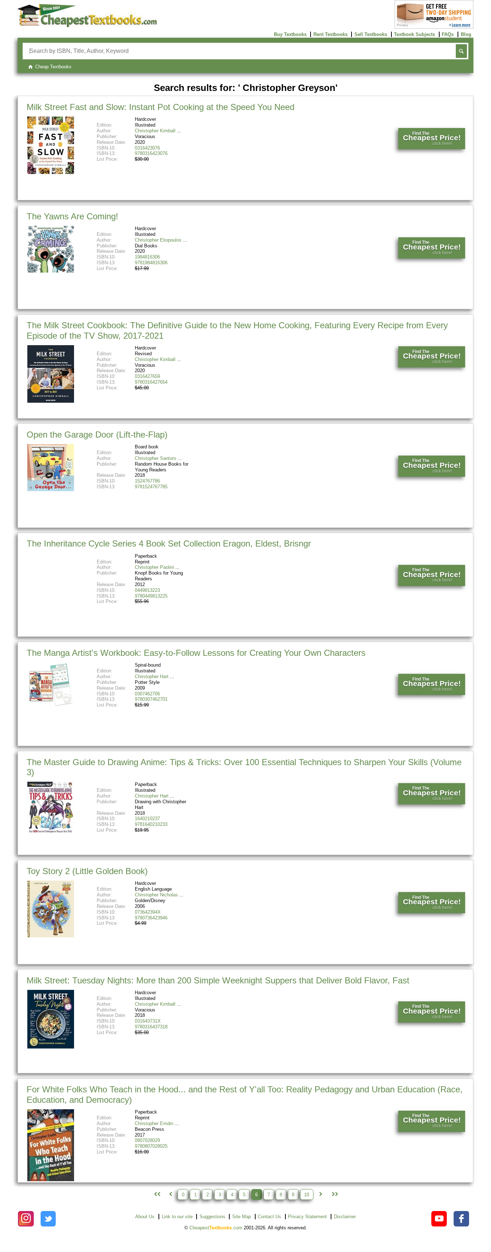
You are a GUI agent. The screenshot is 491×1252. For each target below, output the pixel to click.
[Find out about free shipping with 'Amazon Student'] (434, 27)
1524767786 (147, 481)
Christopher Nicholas (156, 894)
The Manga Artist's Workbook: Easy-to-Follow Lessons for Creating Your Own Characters (196, 653)
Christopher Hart (152, 676)
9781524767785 (151, 486)
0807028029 (147, 1140)
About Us (145, 1216)
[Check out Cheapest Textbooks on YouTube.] (439, 1218)
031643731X (148, 1021)
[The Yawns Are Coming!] (50, 271)
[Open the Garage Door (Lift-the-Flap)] (50, 489)
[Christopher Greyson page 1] (156, 1194)
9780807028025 (151, 1146)
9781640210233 (151, 824)
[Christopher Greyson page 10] (334, 1194)
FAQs (448, 34)
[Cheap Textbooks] (87, 25)
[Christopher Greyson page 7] (320, 1194)
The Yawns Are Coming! (72, 216)
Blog (466, 34)
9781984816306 (151, 262)
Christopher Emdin (154, 1123)
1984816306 (147, 257)
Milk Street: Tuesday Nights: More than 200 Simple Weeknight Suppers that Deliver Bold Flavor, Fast (218, 980)
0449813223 (147, 590)
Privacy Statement (307, 1216)
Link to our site (177, 1216)
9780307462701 (151, 699)
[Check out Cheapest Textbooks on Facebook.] (461, 1218)
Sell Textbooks (370, 34)
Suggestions (212, 1216)
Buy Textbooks (290, 34)
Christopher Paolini (154, 567)
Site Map (241, 1216)
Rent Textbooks (330, 34)
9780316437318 (151, 1026)
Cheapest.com (215, 1227)
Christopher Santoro (155, 458)
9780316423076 (151, 153)
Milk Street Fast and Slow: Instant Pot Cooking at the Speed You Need (160, 107)
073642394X (148, 912)
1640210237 (147, 818)
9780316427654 (151, 382)
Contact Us (269, 1216)
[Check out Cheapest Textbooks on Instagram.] (25, 1218)
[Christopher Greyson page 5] (170, 1194)
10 (306, 1194)
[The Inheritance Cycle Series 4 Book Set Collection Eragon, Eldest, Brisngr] (50, 598)
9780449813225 (151, 596)
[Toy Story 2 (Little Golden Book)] (50, 935)
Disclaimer (345, 1216)
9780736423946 (151, 917)
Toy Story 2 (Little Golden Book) (87, 871)
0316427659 (147, 376)
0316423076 (147, 148)
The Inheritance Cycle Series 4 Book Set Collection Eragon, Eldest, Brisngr (169, 543)
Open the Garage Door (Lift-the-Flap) (97, 434)
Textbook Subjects (414, 34)
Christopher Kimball (155, 130)
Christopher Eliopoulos (158, 240)
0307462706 (147, 693)
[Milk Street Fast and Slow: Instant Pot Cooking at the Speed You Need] (50, 172)
